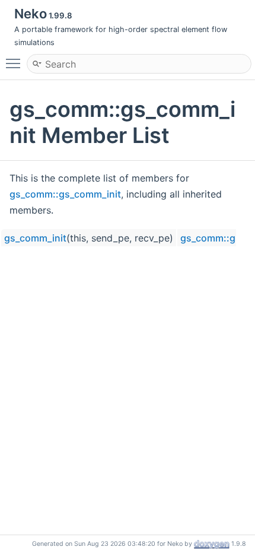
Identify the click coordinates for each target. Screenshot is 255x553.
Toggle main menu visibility (15, 63)
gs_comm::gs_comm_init (65, 194)
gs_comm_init (35, 238)
